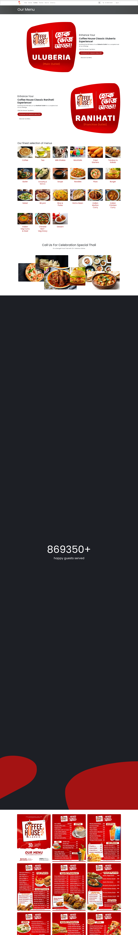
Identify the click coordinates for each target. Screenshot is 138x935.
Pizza (95, 181)
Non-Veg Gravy (42, 230)
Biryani (43, 203)
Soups (60, 181)
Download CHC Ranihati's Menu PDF (29, 114)
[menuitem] (26, 2)
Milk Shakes (60, 160)
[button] (99, 2)
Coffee (25, 160)
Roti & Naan (78, 203)
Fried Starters (95, 161)
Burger (113, 181)
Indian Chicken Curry (113, 205)
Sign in (117, 2)
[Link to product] (25, 152)
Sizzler (25, 181)
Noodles (77, 181)
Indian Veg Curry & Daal (25, 228)
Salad (25, 203)
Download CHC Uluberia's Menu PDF (91, 53)
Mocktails (78, 160)
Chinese (42, 226)
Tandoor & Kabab (113, 161)
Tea (42, 160)
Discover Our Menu (86, 57)
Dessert (60, 226)
